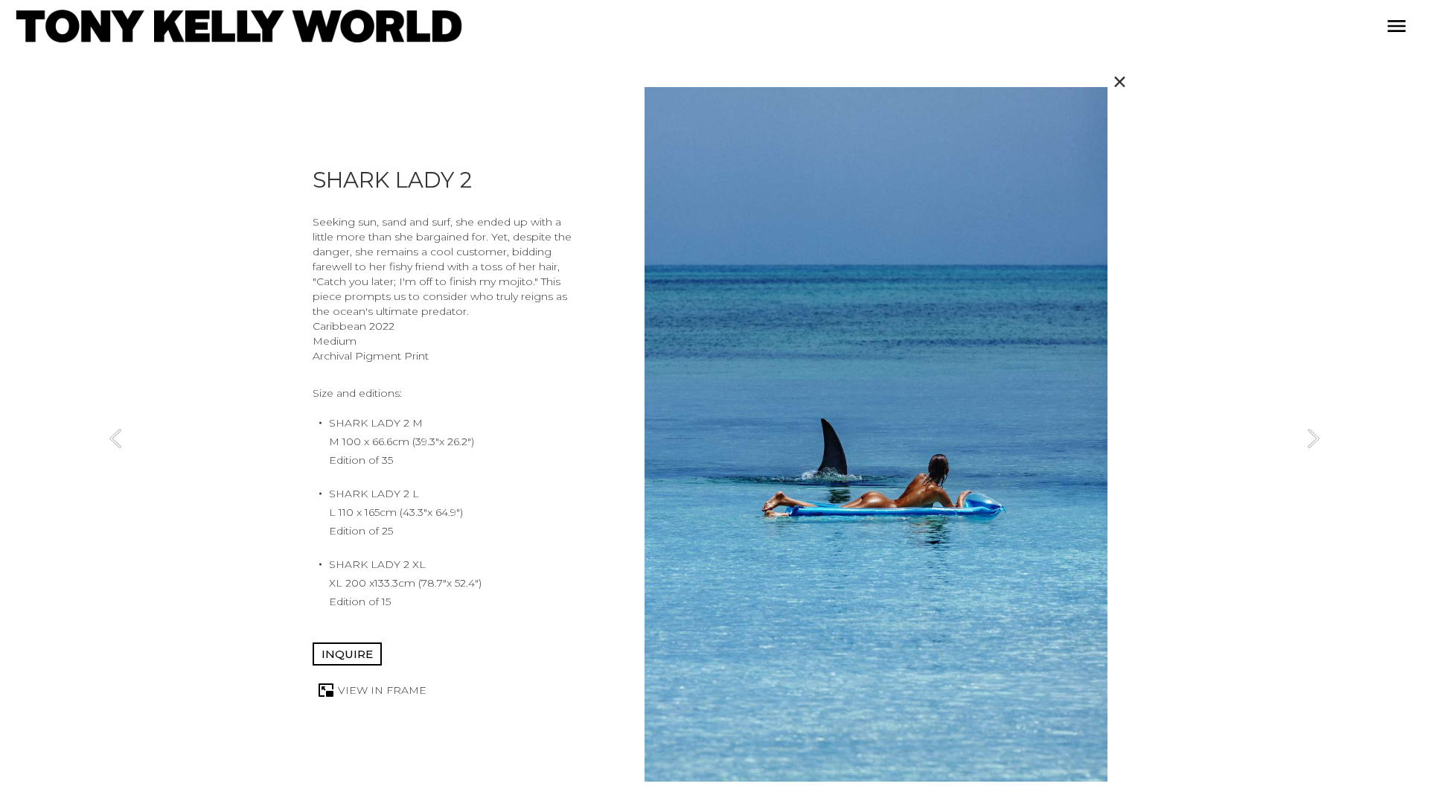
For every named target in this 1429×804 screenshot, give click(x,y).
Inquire (347, 654)
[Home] (239, 26)
